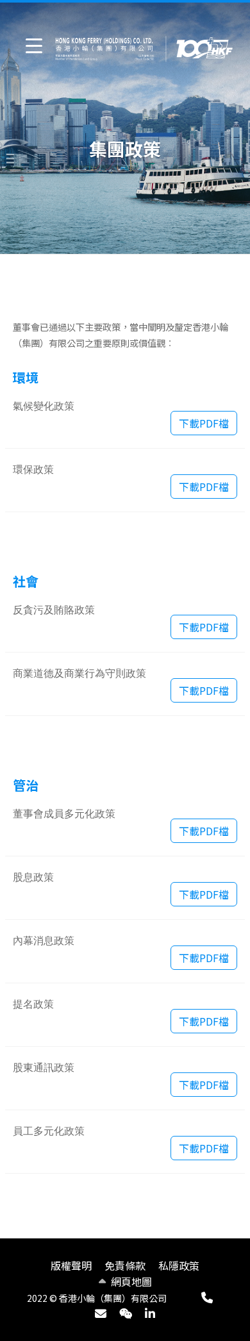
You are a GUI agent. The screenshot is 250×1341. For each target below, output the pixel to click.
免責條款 (125, 1265)
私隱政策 (178, 1265)
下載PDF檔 (204, 423)
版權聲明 (71, 1265)
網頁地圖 (131, 1281)
